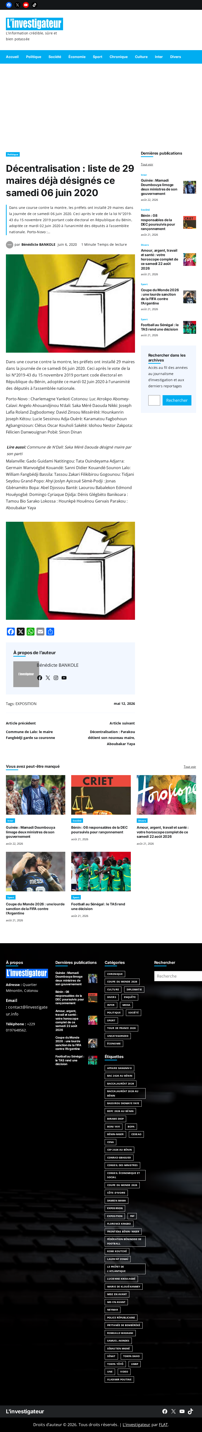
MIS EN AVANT (116, 1302)
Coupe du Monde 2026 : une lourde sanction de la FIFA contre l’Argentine (160, 296)
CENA (110, 1142)
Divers (145, 244)
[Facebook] (9, 5)
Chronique (115, 974)
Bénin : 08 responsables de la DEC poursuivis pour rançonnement (158, 222)
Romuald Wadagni (120, 1333)
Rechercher (177, 400)
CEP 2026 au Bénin (119, 1149)
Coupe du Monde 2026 (122, 981)
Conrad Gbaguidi (119, 1157)
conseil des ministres (122, 1165)
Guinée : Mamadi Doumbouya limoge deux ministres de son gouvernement (159, 187)
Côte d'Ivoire (116, 1192)
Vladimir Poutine (119, 1379)
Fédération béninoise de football (124, 1241)
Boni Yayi (113, 1126)
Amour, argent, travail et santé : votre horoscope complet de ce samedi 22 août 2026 (159, 259)
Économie (114, 1043)
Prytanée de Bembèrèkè (123, 1325)
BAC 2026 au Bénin (119, 1075)
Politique (12, 154)
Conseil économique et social (123, 1175)
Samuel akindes (118, 1340)
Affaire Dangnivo (119, 1068)
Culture (113, 989)
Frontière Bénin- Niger (123, 1231)
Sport (144, 284)
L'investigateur (25, 1411)
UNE (110, 1371)
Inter (144, 174)
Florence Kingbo (119, 1223)
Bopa (131, 1126)
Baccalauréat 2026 (120, 1083)
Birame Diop (115, 1118)
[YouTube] (26, 5)
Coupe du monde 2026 (122, 1185)
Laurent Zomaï (117, 1259)
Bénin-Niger (115, 1134)
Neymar (112, 1309)
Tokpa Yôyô (115, 1364)
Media (126, 1005)
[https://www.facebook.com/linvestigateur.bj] (165, 1411)
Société (145, 209)
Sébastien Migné (118, 1348)
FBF (132, 1216)
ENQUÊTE (130, 997)
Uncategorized (117, 1036)
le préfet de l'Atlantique (116, 1269)
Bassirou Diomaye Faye (123, 1103)
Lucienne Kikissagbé (121, 1278)
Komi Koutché (117, 1251)
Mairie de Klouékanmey (123, 1286)
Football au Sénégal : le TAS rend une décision (160, 327)
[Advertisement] (101, 105)
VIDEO (124, 1371)
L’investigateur (136, 1424)
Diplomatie (134, 989)
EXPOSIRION (115, 1208)
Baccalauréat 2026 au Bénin (122, 1093)
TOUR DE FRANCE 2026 (121, 1028)
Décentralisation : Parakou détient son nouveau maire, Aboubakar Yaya (111, 737)
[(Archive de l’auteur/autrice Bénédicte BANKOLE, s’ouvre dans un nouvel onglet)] (9, 247)
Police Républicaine (121, 1317)
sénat (111, 1356)
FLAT (163, 1424)
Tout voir (147, 164)
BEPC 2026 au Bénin (120, 1111)
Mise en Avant (117, 1294)
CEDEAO (136, 1134)
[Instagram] (56, 678)
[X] (17, 5)
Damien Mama (116, 1200)
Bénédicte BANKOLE (38, 244)
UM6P (134, 1364)
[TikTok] (34, 5)
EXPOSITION (26, 703)
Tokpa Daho (131, 1356)
